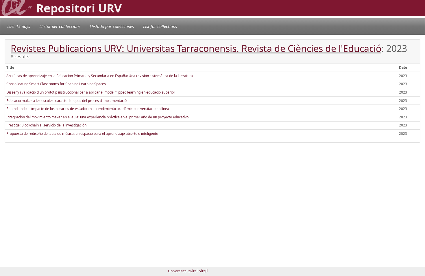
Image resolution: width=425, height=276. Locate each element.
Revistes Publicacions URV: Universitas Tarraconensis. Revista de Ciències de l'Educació (196, 48)
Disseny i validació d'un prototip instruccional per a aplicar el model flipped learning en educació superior (90, 92)
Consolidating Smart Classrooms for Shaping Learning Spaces (56, 83)
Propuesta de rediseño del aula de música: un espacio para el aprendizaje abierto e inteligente (82, 133)
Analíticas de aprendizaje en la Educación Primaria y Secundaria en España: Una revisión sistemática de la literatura (99, 75)
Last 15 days (18, 26)
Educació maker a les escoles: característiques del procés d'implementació (66, 100)
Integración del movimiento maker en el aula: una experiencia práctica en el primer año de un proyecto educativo (97, 117)
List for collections (160, 26)
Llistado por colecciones (112, 26)
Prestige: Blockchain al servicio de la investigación (46, 125)
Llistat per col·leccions (59, 26)
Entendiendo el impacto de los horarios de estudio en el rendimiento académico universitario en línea (87, 108)
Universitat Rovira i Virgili (188, 270)
